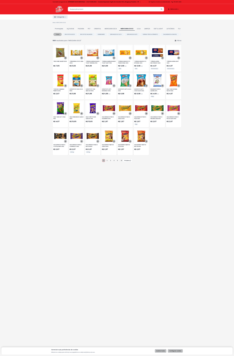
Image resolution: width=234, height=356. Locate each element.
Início (54, 22)
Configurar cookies (175, 351)
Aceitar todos (160, 351)
